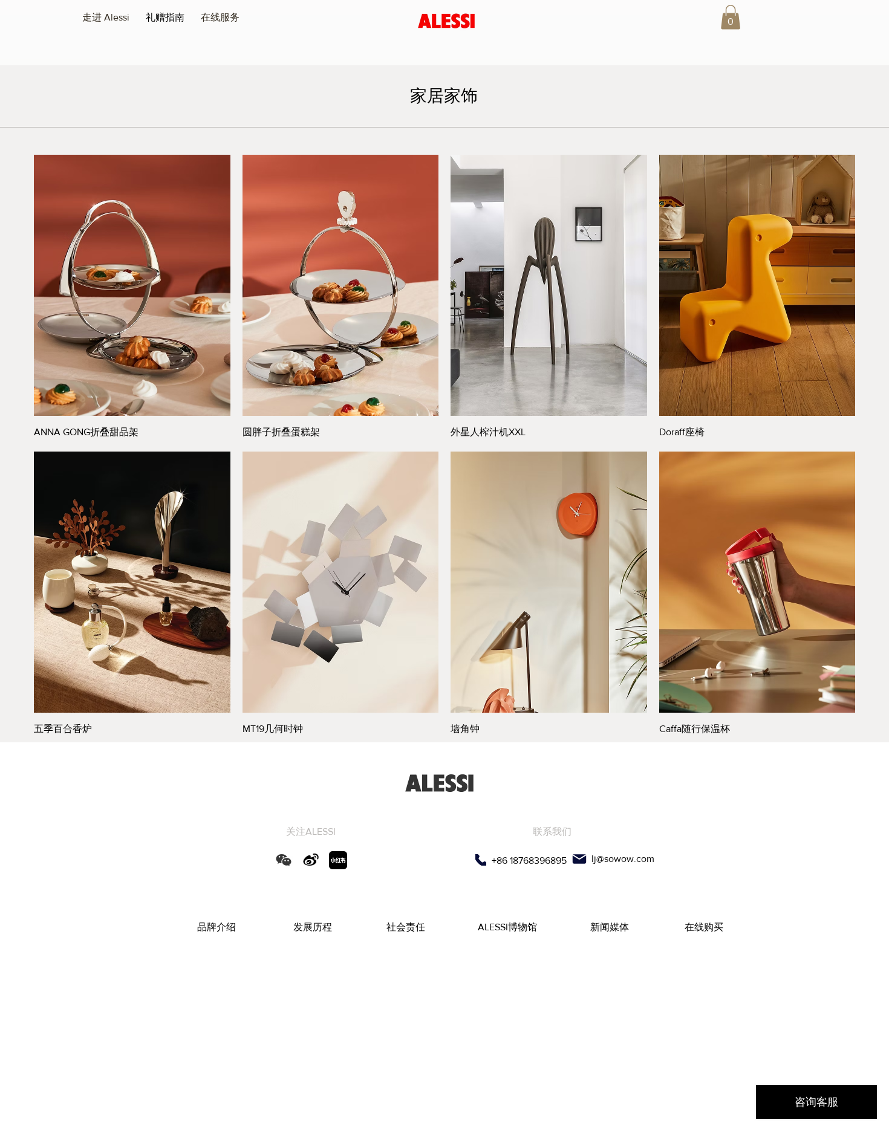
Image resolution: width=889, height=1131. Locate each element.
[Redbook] (338, 860)
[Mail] (579, 859)
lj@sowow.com (622, 859)
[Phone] (480, 860)
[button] (730, 17)
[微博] (311, 860)
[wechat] (284, 860)
